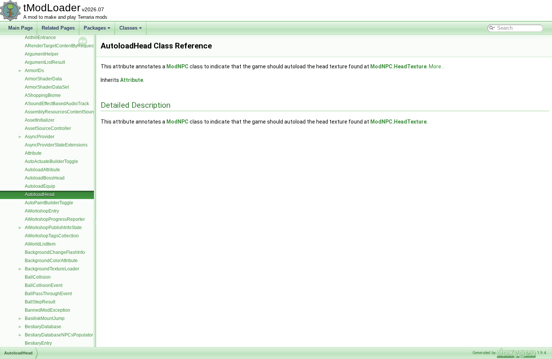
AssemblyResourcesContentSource (61, 112)
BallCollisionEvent (43, 285)
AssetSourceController (48, 128)
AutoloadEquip (40, 186)
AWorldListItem (40, 244)
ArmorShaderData (43, 78)
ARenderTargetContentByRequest (60, 45)
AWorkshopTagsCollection (52, 235)
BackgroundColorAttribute (51, 260)
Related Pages (58, 28)
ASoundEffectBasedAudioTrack (57, 103)
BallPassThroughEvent (48, 293)
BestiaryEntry (38, 343)
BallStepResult (40, 302)
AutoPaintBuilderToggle (49, 202)
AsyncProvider (39, 136)
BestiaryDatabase (43, 326)
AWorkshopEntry (42, 211)
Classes (128, 28)
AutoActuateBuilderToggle (51, 161)
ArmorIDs (34, 70)
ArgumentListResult (45, 62)
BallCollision (38, 277)
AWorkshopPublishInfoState (53, 227)
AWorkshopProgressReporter (55, 219)
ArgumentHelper (42, 54)
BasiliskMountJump (45, 318)
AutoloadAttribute (42, 169)
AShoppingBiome (43, 95)
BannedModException (47, 310)
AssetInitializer (39, 120)
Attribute (33, 153)
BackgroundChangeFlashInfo (55, 252)
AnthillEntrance (40, 37)
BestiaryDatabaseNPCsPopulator (59, 335)
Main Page (20, 28)
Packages (95, 28)
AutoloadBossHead (45, 178)
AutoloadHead (39, 194)
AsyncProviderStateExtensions (56, 145)
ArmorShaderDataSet (47, 87)
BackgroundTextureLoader (52, 269)
